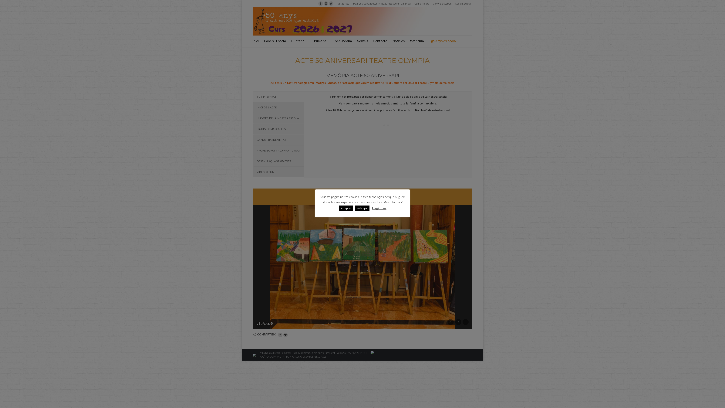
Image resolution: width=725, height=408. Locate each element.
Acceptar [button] (346, 208)
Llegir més (379, 208)
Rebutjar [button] (362, 208)
